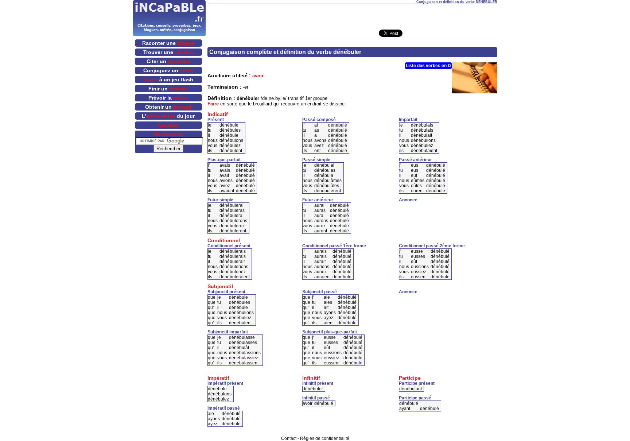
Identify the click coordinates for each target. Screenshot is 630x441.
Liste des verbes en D (428, 65)
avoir (258, 75)
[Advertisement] (352, 15)
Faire (213, 104)
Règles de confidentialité (324, 438)
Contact (288, 438)
